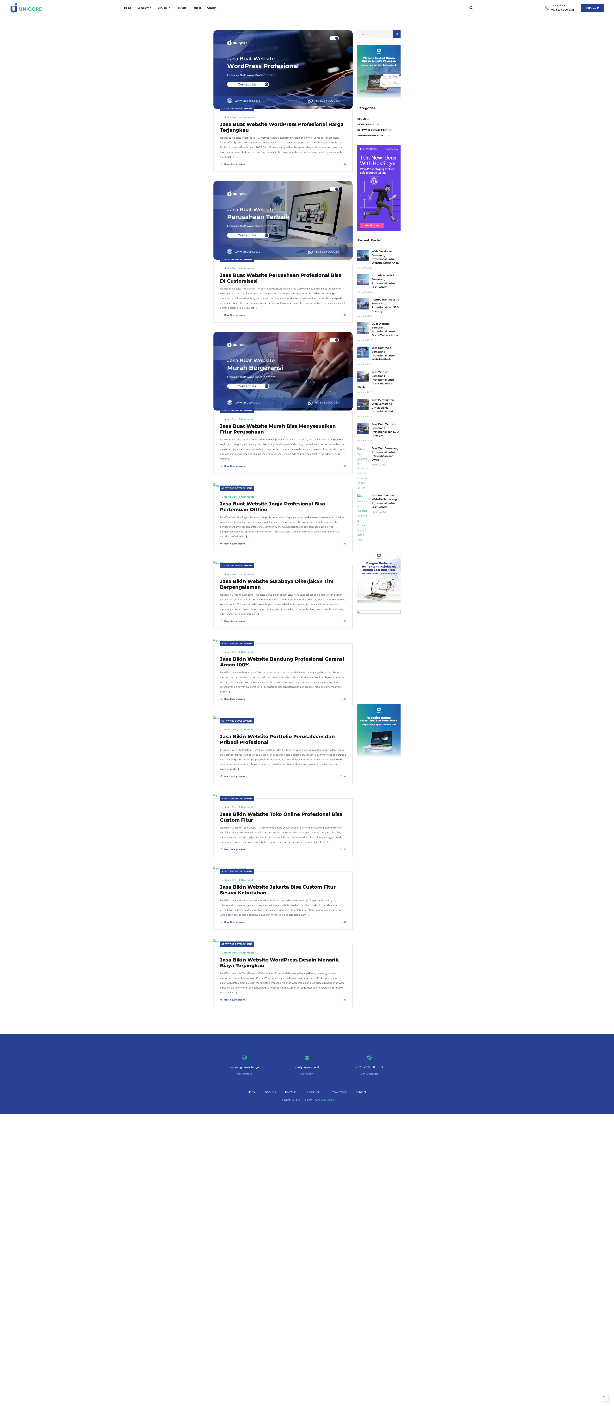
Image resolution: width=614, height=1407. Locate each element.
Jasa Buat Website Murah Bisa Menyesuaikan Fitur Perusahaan (278, 429)
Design (361, 118)
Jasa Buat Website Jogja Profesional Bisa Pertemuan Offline (272, 506)
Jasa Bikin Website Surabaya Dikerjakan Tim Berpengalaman (277, 584)
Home (127, 8)
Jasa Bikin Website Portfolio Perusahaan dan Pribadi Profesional (277, 739)
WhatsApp (592, 7)
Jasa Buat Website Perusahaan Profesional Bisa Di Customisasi (281, 278)
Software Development (236, 108)
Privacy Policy (337, 1092)
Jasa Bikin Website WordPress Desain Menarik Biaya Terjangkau (279, 963)
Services (163, 8)
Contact (211, 8)
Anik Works (327, 1100)
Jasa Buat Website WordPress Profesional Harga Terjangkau (282, 127)
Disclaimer (312, 1092)
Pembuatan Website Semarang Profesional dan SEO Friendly (385, 305)
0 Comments (246, 117)
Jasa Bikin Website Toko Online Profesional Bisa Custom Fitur (281, 817)
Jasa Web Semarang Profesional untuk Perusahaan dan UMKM (385, 454)
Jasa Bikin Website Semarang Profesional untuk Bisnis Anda (384, 281)
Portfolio (290, 1092)
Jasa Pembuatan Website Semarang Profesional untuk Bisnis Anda (384, 501)
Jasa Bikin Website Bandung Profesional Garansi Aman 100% (282, 662)
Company (143, 8)
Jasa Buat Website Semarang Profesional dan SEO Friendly (385, 430)
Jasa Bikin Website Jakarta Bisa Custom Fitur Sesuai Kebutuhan (278, 890)
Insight (197, 8)
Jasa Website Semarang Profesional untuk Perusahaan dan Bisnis (376, 380)
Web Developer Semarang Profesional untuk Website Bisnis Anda (385, 257)
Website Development (371, 135)
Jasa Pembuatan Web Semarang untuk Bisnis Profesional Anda (383, 406)
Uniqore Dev (229, 117)
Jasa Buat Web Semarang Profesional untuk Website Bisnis (383, 353)
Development (365, 124)
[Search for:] (379, 34)
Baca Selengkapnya (234, 164)
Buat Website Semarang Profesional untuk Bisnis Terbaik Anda (385, 329)
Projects (181, 8)
